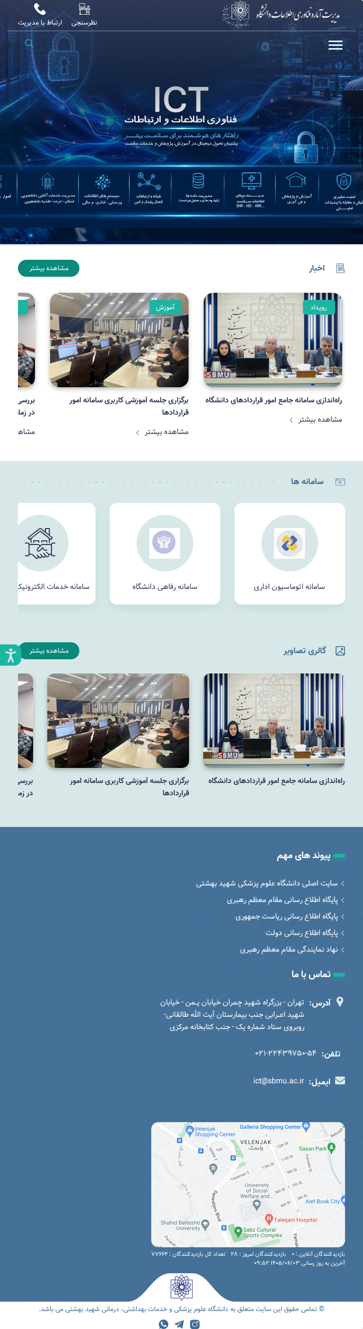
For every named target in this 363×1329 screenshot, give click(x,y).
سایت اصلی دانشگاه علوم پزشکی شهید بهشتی (267, 883)
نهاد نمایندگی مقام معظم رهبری (289, 949)
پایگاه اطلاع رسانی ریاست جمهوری (286, 916)
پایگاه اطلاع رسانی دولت (302, 933)
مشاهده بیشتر (49, 268)
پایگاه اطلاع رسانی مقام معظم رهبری (282, 900)
